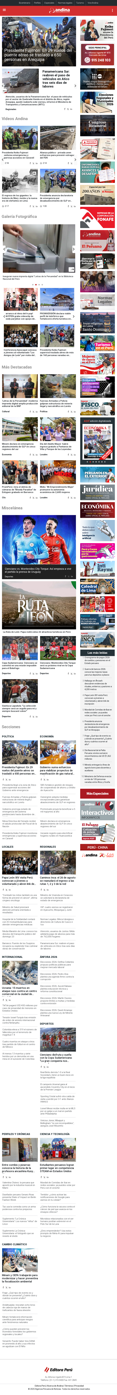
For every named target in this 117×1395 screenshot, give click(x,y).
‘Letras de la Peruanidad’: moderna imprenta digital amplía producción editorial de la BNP (20, 403)
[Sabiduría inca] (97, 639)
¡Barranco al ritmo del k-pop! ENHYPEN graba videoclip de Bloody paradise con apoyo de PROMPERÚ (19, 317)
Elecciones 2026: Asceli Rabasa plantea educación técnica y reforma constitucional (55, 989)
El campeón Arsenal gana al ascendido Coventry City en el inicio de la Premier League (57, 1087)
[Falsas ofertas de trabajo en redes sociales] (97, 622)
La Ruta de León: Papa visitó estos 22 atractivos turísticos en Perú (37, 632)
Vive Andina (93, 3)
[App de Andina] (97, 261)
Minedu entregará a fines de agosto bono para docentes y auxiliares (98, 768)
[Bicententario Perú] (97, 604)
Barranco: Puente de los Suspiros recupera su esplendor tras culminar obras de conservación (20, 946)
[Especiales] (97, 793)
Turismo (80, 3)
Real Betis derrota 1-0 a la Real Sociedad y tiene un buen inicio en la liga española (57, 1075)
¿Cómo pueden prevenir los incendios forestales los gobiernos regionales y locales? (19, 1332)
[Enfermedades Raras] (97, 172)
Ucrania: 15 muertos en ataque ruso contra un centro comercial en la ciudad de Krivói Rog (19, 992)
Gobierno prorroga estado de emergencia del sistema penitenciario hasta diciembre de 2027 (18, 813)
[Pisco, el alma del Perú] (97, 407)
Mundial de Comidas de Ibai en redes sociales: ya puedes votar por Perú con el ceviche (57, 1185)
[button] (2, 86)
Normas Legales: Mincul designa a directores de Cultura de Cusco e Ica (56, 922)
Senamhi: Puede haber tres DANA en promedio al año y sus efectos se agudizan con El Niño (18, 1344)
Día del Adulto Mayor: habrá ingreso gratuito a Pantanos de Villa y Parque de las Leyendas (55, 447)
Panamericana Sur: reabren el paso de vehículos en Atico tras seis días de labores (57, 946)
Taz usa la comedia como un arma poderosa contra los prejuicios (19, 1208)
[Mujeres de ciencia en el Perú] (97, 363)
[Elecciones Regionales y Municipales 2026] (97, 102)
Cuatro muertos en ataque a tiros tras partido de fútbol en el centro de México (18, 1044)
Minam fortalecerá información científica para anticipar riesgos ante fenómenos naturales (17, 1320)
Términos (68, 1386)
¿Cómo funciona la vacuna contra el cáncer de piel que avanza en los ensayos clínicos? (57, 1209)
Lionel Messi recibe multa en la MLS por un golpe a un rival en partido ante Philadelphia (57, 1111)
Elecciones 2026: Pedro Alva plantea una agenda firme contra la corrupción (57, 977)
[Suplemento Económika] (97, 510)
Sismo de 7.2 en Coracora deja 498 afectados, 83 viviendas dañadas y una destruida (57, 79)
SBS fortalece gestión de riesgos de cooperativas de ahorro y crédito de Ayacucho (57, 788)
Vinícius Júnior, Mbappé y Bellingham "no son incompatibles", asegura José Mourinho (57, 1123)
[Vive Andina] (97, 281)
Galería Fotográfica (19, 216)
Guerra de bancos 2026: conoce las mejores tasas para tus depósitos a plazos (97, 672)
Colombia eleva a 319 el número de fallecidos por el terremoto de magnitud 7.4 (19, 1032)
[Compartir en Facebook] (64, 108)
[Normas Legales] (97, 302)
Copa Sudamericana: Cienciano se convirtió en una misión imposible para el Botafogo (19, 666)
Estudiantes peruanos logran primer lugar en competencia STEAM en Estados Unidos (57, 1168)
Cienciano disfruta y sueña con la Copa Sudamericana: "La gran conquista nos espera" (56, 1059)
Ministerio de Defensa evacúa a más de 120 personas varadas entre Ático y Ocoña (98, 779)
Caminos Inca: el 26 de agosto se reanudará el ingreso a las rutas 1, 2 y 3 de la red (58, 880)
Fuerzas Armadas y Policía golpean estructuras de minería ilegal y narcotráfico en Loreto (56, 403)
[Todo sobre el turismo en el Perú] (97, 343)
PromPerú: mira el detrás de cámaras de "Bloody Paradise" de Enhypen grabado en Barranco (19, 490)
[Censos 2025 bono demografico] (97, 79)
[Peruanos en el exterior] (97, 474)
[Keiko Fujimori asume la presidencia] (97, 30)
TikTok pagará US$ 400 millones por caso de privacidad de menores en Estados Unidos (19, 1008)
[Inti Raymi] (97, 568)
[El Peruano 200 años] (97, 195)
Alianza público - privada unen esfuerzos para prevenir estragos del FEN (57, 155)
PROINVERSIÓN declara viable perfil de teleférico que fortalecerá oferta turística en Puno (55, 317)
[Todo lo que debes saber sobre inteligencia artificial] (97, 530)
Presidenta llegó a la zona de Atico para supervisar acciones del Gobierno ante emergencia (19, 788)
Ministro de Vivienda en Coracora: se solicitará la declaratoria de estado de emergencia (56, 898)
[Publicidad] (97, 54)
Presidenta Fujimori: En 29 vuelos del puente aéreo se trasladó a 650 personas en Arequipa (38, 55)
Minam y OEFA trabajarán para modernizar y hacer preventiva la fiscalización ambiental (20, 1278)
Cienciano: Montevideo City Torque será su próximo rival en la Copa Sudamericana (58, 666)
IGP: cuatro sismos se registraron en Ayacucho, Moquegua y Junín (56, 908)
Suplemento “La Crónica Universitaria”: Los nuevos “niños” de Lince (19, 1221)
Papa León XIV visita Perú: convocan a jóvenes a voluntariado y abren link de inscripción (18, 882)
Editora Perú (40, 1386)
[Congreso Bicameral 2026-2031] (97, 125)
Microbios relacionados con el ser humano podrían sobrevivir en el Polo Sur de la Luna (56, 1221)
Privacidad (79, 1386)
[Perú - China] (97, 851)
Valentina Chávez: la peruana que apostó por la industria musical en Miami (18, 1185)
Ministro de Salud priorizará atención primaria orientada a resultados (16, 910)
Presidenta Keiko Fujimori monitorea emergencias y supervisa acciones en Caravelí (18, 155)
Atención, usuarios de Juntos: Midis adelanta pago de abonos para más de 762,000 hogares (57, 934)
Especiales (49, 3)
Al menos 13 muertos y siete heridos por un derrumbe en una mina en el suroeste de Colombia (18, 1056)
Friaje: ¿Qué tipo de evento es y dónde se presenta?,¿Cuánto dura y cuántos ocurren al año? (19, 1295)
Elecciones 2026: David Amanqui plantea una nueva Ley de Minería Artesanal (56, 1013)
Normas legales (65, 3)
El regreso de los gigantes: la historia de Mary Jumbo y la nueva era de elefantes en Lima (19, 198)
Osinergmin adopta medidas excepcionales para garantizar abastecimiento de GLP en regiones (57, 800)
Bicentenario (24, 3)
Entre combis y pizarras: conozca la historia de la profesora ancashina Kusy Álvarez (17, 1169)
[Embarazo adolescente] (97, 387)
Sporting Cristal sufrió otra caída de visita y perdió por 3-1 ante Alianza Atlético (57, 1099)
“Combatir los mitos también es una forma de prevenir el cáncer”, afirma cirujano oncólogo (19, 898)
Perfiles (37, 3)
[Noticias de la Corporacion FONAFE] (97, 217)
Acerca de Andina (55, 1386)
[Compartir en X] (68, 108)
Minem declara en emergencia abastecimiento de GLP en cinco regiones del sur (18, 447)
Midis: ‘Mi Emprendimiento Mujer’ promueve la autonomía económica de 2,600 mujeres (57, 490)
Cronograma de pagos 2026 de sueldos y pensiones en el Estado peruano (97, 660)
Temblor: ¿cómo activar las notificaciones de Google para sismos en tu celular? (55, 1197)
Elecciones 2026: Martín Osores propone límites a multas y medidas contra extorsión (57, 1001)
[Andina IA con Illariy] (97, 240)
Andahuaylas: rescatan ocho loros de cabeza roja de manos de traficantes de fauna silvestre (18, 1308)
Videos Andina (15, 118)
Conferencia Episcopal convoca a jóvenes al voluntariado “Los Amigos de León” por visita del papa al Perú (20, 354)
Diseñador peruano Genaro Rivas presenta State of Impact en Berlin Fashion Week (19, 1197)
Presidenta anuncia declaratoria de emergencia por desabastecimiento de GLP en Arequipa (56, 199)
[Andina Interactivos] (97, 810)
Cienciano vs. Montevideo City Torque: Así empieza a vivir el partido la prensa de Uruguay (38, 570)
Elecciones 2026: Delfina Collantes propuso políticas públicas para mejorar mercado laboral (57, 965)
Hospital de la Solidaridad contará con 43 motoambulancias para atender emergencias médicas (18, 922)
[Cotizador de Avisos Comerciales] (97, 832)
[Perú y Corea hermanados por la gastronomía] (97, 551)
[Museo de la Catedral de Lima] (97, 586)
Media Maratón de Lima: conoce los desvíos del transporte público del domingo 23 (19, 934)
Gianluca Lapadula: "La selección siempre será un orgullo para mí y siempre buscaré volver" (19, 708)
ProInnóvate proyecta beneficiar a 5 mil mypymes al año (57, 810)
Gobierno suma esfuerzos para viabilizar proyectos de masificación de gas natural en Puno (56, 772)
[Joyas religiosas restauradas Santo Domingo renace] (97, 322)
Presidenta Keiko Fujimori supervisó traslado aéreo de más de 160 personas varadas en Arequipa (57, 354)
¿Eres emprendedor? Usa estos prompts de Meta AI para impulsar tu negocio (57, 1233)
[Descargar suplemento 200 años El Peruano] (97, 148)
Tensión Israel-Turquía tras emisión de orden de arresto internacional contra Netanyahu (19, 1020)
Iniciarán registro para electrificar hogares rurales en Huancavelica (56, 834)
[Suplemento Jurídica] (97, 492)
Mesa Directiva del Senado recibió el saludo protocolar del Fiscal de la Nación (19, 824)
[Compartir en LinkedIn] (71, 108)
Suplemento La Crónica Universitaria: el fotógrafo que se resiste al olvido (18, 1233)
